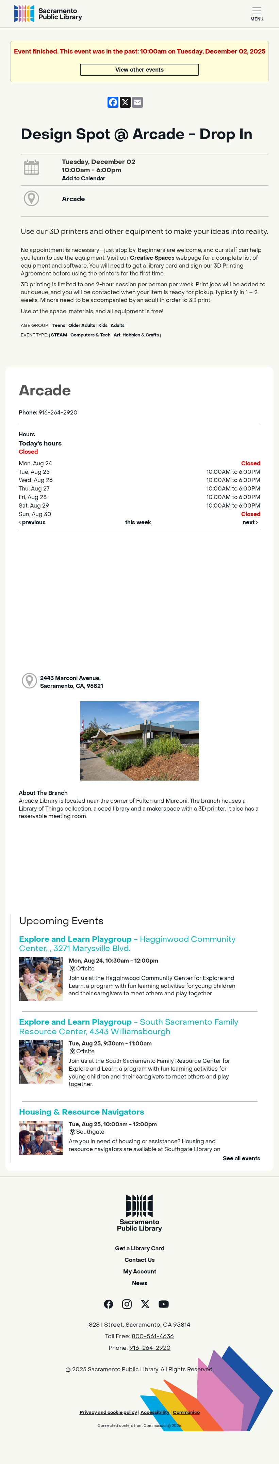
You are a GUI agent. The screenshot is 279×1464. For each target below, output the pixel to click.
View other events (139, 69)
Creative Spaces (152, 257)
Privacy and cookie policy (108, 1412)
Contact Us (140, 1260)
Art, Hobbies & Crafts (136, 335)
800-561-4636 (153, 1336)
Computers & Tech (90, 335)
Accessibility (155, 1412)
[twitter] (145, 1304)
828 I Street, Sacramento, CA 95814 (139, 1325)
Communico (186, 1412)
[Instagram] (127, 1304)
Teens (58, 325)
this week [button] (138, 522)
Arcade (73, 199)
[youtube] (163, 1304)
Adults (118, 325)
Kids (103, 325)
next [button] (249, 522)
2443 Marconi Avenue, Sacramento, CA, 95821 (71, 682)
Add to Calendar (83, 178)
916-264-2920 (149, 1348)
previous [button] (33, 522)
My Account (139, 1271)
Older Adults (81, 325)
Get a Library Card (139, 1248)
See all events (241, 1158)
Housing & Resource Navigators (81, 1112)
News (139, 1283)
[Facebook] (108, 1304)
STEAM (59, 335)
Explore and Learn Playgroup (127, 944)
